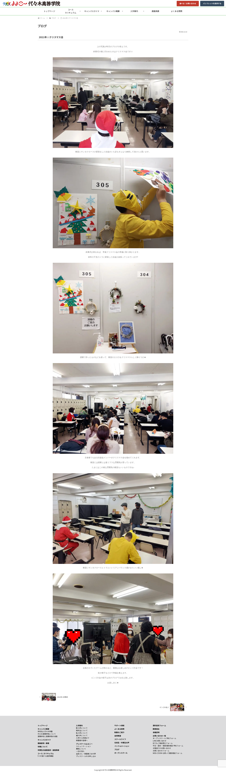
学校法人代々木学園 (45, 731)
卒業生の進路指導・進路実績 (48, 750)
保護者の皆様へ (82, 740)
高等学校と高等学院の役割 (47, 736)
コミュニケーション (83, 746)
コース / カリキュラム (46, 753)
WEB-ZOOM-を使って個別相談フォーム (167, 753)
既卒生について (82, 730)
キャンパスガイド (44, 740)
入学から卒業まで (82, 738)
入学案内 (79, 725)
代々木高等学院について (47, 734)
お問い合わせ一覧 (159, 736)
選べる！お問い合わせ (188, 3)
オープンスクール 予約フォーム (164, 738)
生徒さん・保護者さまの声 (86, 754)
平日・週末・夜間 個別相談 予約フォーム (168, 745)
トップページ (43, 725)
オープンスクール (120, 753)
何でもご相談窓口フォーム (163, 743)
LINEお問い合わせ (159, 741)
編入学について (82, 735)
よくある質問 (119, 729)
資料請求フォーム (159, 725)
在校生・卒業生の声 (121, 742)
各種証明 (156, 732)
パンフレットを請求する (212, 3)
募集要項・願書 (43, 743)
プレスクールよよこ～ (84, 744)
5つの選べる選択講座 (45, 756)
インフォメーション (121, 746)
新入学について (82, 728)
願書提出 (156, 729)
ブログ (116, 749)
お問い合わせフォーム (161, 750)
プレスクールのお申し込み (86, 756)
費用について (81, 749)
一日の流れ (80, 751)
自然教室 (117, 736)
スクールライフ (120, 739)
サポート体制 (119, 725)
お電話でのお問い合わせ (162, 748)
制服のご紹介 (119, 732)
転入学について (82, 733)
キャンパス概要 (43, 729)
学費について (43, 746)
